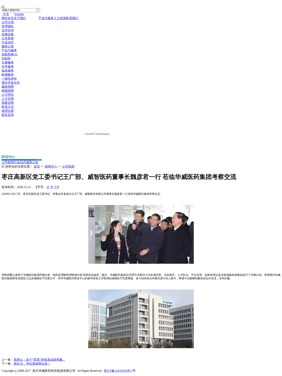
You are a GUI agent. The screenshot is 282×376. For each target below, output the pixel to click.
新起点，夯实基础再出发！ (32, 363)
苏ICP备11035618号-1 (118, 370)
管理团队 (8, 26)
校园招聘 (8, 90)
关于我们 (20, 18)
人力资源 (60, 18)
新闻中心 (32, 18)
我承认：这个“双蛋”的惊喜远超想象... (39, 359)
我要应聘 (8, 102)
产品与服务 (46, 18)
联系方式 (8, 106)
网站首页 (8, 18)
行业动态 (8, 42)
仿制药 (6, 58)
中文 (5, 14)
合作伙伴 (8, 30)
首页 (36, 166)
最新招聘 (8, 86)
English (19, 14)
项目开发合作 (11, 82)
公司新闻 (8, 38)
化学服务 (8, 66)
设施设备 (8, 34)
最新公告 (8, 46)
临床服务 (8, 70)
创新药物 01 (10, 54)
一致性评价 (9, 78)
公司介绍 (8, 22)
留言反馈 (8, 115)
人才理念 (8, 94)
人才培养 (8, 98)
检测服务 (8, 74)
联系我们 (72, 18)
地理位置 (8, 110)
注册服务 (8, 62)
